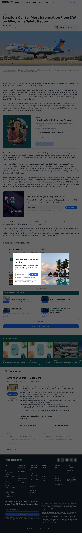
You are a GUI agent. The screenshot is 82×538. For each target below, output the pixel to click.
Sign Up (34, 274)
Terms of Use (34, 279)
